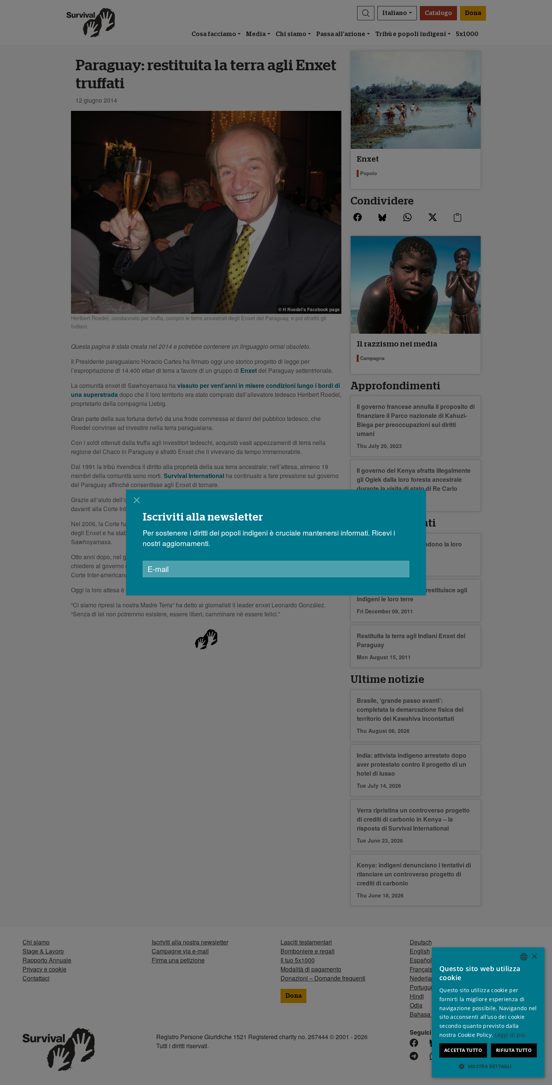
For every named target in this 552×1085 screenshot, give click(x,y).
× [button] (534, 956)
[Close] (136, 500)
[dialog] (276, 542)
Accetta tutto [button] (463, 1050)
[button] (488, 1066)
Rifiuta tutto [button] (514, 1050)
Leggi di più (510, 1034)
